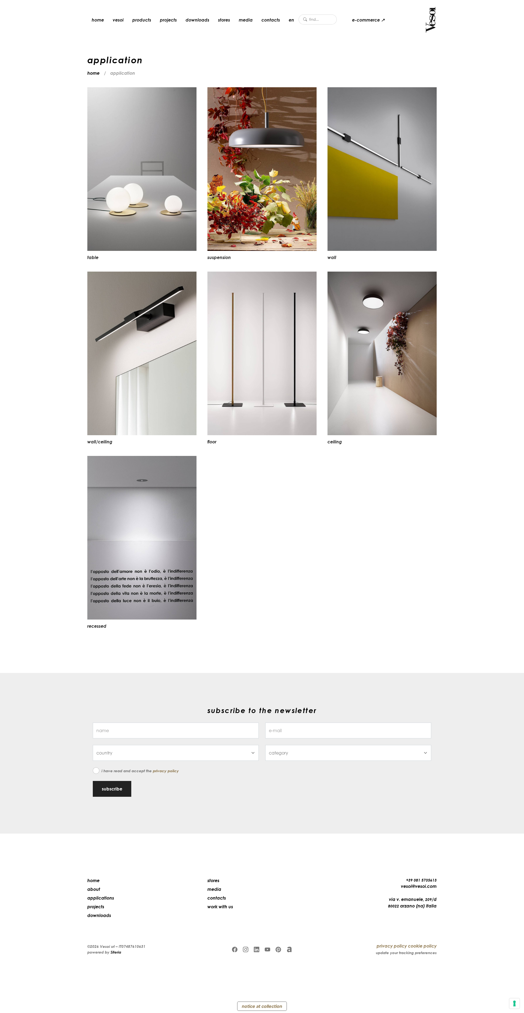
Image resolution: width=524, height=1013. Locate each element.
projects (168, 20)
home (98, 20)
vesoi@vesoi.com (419, 886)
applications (100, 898)
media (246, 20)
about (93, 889)
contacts (270, 20)
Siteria (116, 952)
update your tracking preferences (406, 952)
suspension (219, 257)
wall (331, 257)
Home (93, 880)
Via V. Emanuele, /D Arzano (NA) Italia (412, 903)
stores (224, 20)
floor (211, 441)
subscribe (112, 789)
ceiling (334, 441)
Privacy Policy (166, 770)
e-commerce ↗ (368, 20)
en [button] (291, 20)
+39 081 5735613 (421, 880)
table (93, 257)
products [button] (141, 20)
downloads (197, 20)
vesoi (118, 20)
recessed (96, 626)
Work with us (220, 906)
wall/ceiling (99, 441)
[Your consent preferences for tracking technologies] (514, 1003)
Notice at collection (262, 1006)
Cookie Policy (422, 946)
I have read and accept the (140, 770)
